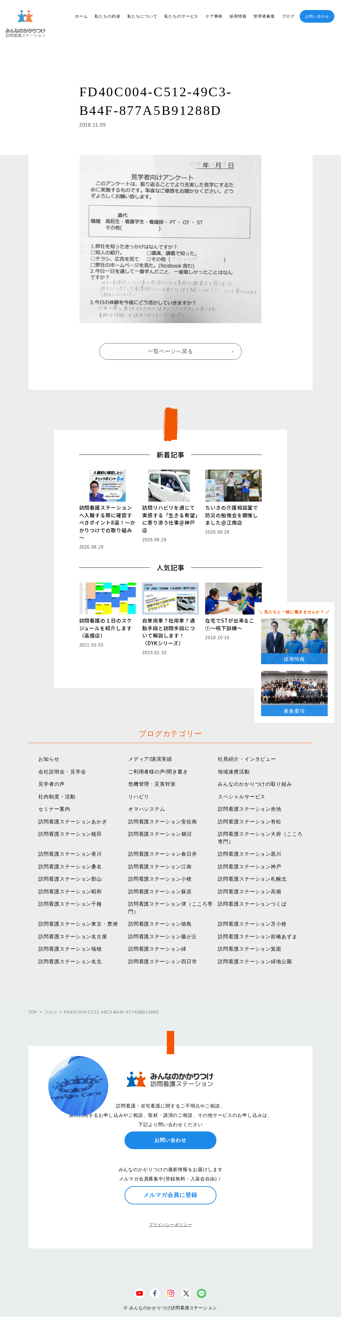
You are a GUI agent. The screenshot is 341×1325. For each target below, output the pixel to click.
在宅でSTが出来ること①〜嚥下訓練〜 (232, 624)
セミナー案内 (54, 809)
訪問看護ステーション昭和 (70, 891)
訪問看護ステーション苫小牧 (252, 924)
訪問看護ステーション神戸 (249, 866)
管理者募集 (264, 16)
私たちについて (142, 16)
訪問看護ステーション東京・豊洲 (78, 924)
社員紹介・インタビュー (247, 759)
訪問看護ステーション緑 (157, 949)
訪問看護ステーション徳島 (160, 924)
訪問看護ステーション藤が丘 (162, 936)
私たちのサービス (181, 16)
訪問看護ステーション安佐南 (162, 821)
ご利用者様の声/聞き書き (158, 771)
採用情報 (238, 16)
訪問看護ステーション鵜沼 (160, 834)
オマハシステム (146, 809)
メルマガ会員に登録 (170, 1194)
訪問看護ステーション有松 (249, 821)
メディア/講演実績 (150, 759)
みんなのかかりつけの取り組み (255, 784)
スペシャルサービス (241, 796)
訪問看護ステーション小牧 (160, 879)
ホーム (81, 16)
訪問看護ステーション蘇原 (160, 891)
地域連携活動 (233, 771)
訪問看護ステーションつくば (252, 904)
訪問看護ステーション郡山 (70, 879)
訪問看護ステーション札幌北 (252, 879)
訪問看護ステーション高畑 (249, 891)
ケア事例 (214, 16)
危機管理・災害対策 (152, 784)
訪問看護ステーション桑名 (70, 866)
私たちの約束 (107, 16)
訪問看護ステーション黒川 (249, 854)
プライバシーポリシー (170, 1224)
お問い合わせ (317, 16)
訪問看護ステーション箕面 (249, 949)
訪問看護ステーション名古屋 (72, 936)
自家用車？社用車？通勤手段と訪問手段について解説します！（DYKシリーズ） (168, 632)
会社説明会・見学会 (62, 771)
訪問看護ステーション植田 (70, 834)
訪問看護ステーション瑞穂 (70, 949)
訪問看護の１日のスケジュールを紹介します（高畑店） (105, 628)
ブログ (288, 16)
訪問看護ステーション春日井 (162, 854)
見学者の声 (51, 784)
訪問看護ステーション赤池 (249, 809)
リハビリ (139, 796)
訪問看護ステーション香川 (70, 854)
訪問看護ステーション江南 (160, 866)
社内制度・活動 (56, 796)
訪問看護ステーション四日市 (162, 961)
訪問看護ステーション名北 (70, 961)
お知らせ (49, 759)
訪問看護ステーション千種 (70, 904)
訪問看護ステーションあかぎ (72, 821)
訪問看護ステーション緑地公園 (255, 961)
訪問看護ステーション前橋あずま (257, 936)
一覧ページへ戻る (170, 351)
